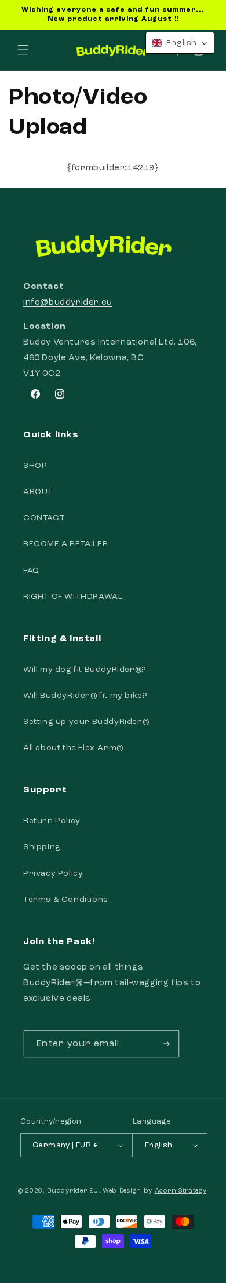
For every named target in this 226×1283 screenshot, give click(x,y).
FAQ (31, 570)
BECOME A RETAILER (65, 544)
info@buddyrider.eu (67, 302)
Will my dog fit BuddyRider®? (84, 670)
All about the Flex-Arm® (73, 748)
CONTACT (44, 518)
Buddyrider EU (72, 1191)
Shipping (42, 847)
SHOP (35, 466)
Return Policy (52, 821)
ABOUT (38, 492)
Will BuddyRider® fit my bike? (85, 696)
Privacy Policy (53, 873)
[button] (23, 50)
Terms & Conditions (65, 899)
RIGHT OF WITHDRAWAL (72, 597)
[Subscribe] (166, 1043)
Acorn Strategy (180, 1191)
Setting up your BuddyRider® (86, 722)
